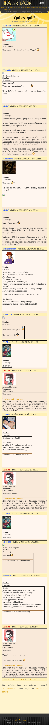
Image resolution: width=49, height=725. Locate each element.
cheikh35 (7, 542)
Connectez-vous (8, 688)
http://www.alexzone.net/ (12, 399)
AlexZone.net (20, 720)
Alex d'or (4, 8)
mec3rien (7, 576)
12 (28, 679)
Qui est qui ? (5, 10)
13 (31, 679)
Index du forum (14, 8)
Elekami (7, 26)
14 (34, 679)
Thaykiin (7, 70)
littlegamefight (9, 249)
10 (23, 679)
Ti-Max (6, 342)
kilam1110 (7, 314)
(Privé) (6, 106)
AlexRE (6, 370)
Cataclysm (8, 159)
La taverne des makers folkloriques (34, 8)
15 (36, 679)
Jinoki (6, 414)
